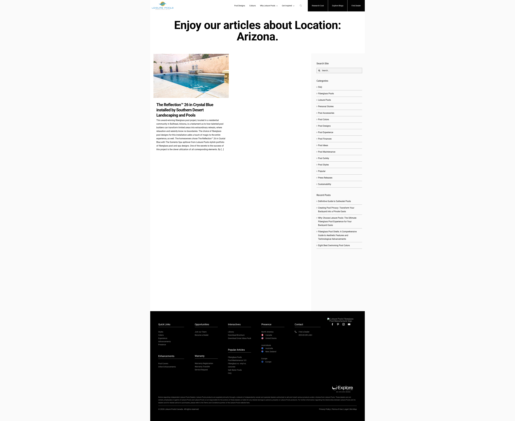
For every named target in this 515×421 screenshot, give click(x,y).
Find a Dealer (304, 332)
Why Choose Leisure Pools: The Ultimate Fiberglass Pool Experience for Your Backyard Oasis (337, 221)
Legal (346, 409)
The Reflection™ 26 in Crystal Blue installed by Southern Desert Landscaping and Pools (184, 110)
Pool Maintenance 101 (237, 360)
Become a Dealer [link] (202, 335)
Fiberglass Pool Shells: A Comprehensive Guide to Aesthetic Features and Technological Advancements (337, 235)
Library (231, 332)
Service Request (201, 370)
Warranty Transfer (202, 367)
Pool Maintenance (326, 152)
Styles (160, 332)
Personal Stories (326, 106)
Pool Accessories (326, 113)
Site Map (353, 409)
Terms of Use (337, 409)
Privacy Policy (325, 409)
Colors (161, 335)
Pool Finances (325, 139)
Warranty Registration (204, 363)
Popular (321, 171)
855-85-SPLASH (305, 335)
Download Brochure (236, 335)
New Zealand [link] (270, 351)
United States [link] (271, 338)
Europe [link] (268, 362)
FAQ (320, 87)
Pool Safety (323, 158)
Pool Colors (323, 119)
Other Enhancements (167, 367)
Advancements (164, 341)
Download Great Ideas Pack (239, 338)
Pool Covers (163, 363)
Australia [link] (269, 348)
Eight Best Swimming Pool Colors (334, 245)
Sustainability (324, 184)
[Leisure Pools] (340, 319)
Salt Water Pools (235, 370)
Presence (162, 345)
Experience (162, 338)
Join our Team (201, 332)
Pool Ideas (323, 145)
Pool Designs (324, 126)
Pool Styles (323, 164)
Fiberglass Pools (326, 93)
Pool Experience (325, 132)
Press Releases (325, 177)
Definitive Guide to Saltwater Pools (334, 201)
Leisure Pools (324, 100)
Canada (268, 335)
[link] (332, 324)
